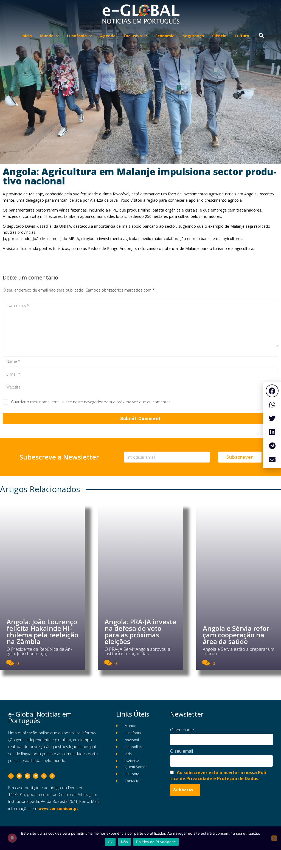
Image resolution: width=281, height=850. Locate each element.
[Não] (274, 838)
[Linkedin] (35, 776)
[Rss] (52, 776)
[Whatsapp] (44, 776)
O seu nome (182, 730)
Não (124, 842)
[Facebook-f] (11, 776)
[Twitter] (19, 776)
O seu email (181, 751)
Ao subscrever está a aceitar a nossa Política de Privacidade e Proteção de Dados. (219, 775)
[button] (272, 391)
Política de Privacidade (156, 842)
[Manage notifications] (12, 838)
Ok (110, 842)
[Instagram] (27, 776)
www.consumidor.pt (58, 808)
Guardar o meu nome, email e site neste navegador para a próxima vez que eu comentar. (91, 401)
